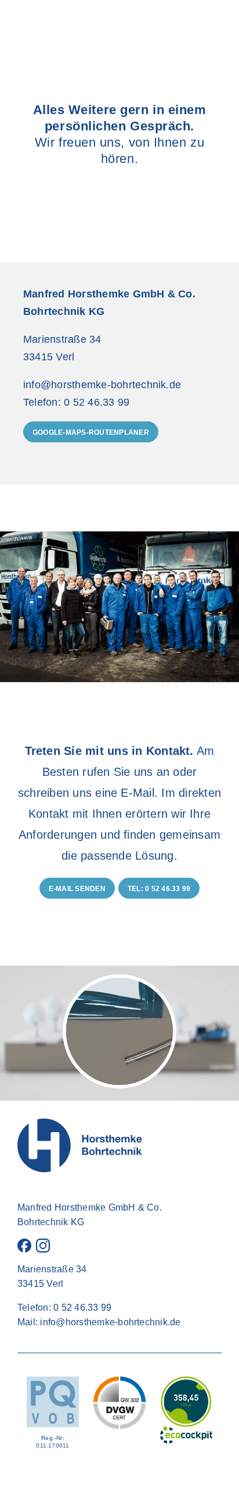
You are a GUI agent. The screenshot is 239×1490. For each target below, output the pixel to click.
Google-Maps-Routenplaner (90, 432)
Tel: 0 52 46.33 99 (159, 889)
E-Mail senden (77, 889)
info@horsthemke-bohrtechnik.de (110, 1322)
